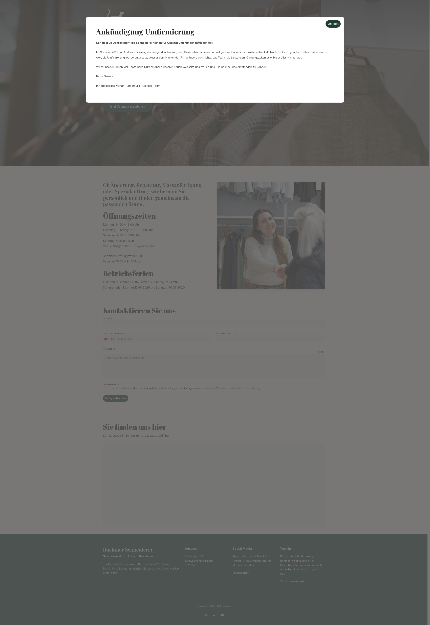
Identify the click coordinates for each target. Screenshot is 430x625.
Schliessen (333, 24)
